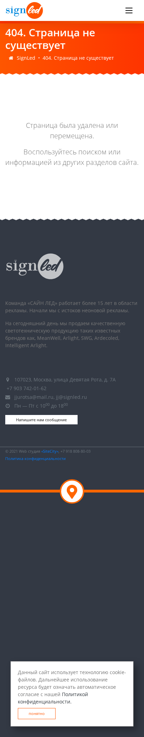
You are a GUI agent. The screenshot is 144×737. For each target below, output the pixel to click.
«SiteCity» (49, 451)
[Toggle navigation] (129, 10)
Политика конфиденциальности (35, 458)
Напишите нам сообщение (41, 419)
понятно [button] (37, 713)
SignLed (26, 57)
